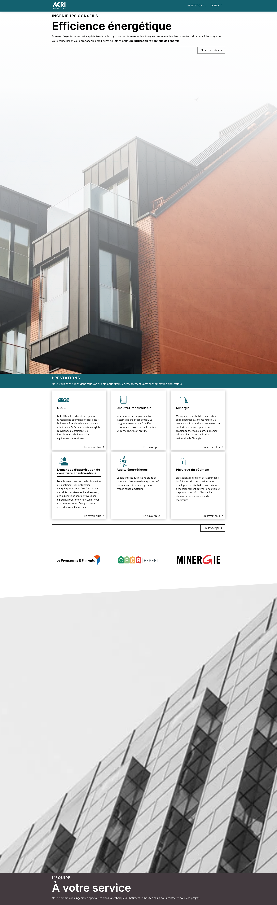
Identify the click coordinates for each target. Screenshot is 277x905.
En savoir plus (92, 447)
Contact (216, 5)
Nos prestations (211, 50)
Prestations (195, 5)
